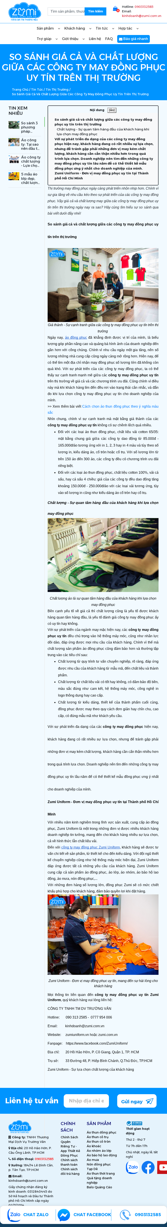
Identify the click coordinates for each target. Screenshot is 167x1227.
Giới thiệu (70, 39)
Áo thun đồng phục (101, 1132)
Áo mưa (93, 1160)
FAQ (109, 39)
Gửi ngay (132, 1102)
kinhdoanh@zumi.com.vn (141, 16)
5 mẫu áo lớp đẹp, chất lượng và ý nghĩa (30, 180)
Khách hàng (75, 28)
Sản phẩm (46, 28)
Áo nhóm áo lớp (99, 1151)
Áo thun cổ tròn (98, 1142)
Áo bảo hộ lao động (102, 1155)
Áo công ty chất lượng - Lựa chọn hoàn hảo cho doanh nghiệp (31, 167)
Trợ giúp (44, 39)
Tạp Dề (92, 1169)
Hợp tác (126, 28)
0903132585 (144, 7)
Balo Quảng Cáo (99, 1187)
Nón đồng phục (99, 1164)
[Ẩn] (112, 110)
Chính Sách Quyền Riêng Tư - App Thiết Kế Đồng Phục (70, 1146)
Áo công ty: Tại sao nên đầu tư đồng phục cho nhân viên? (30, 150)
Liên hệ (95, 39)
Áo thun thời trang (101, 1173)
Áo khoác (94, 1146)
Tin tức (102, 28)
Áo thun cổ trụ (98, 1137)
